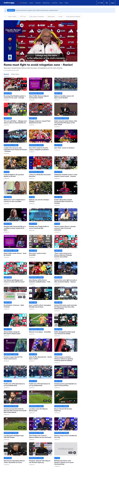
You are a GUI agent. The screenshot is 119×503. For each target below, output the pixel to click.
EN (102, 3)
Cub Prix (54, 3)
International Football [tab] (73, 16)
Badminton (46, 3)
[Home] (9, 3)
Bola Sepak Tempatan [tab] (37, 16)
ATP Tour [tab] (23, 16)
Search (107, 3)
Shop (66, 3)
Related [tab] (6, 74)
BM (99, 3)
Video (31, 3)
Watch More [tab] (15, 74)
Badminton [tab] (51, 16)
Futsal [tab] (60, 16)
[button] (5, 9)
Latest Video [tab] (12, 16)
